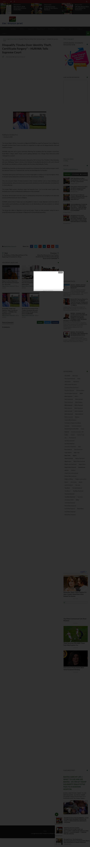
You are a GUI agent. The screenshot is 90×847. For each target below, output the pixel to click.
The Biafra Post (50, 290)
